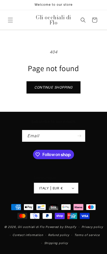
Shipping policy (56, 243)
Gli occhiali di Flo (31, 227)
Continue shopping (53, 87)
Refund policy (58, 235)
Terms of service (86, 235)
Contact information (27, 235)
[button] (10, 20)
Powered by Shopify (60, 227)
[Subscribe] (79, 136)
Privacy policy (92, 227)
